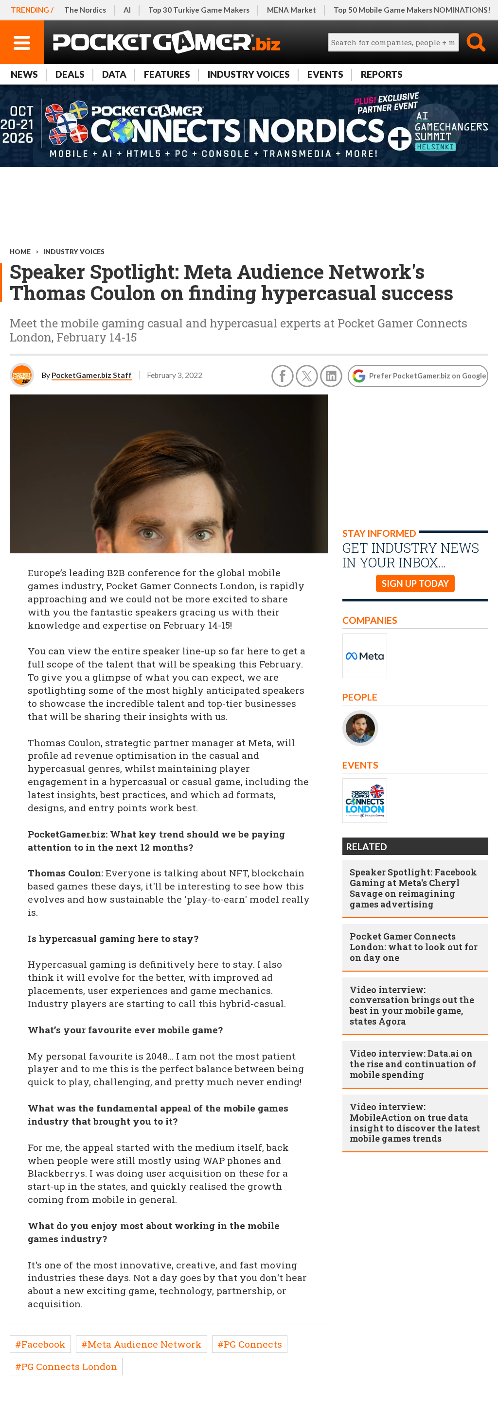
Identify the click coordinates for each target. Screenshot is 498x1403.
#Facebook (40, 1344)
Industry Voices (249, 74)
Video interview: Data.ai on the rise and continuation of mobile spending (413, 1063)
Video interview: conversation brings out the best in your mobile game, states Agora (412, 1005)
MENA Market (291, 9)
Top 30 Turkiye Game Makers (198, 9)
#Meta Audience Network (141, 1344)
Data (114, 74)
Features (167, 74)
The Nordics (85, 9)
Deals (70, 74)
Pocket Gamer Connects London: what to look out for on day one (414, 946)
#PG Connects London (66, 1366)
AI (127, 9)
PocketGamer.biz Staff (92, 375)
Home (20, 252)
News (24, 74)
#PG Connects (249, 1344)
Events (325, 74)
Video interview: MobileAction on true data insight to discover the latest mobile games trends (415, 1123)
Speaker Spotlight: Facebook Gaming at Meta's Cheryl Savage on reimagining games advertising (413, 888)
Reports (382, 74)
